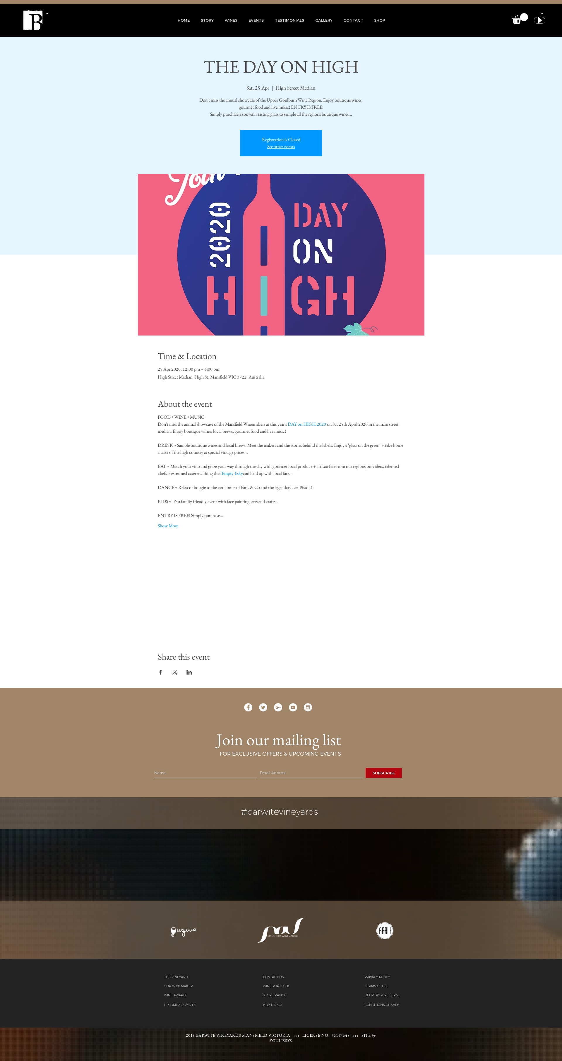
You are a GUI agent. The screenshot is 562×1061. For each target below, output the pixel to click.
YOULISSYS (281, 1040)
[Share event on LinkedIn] (189, 672)
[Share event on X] (175, 672)
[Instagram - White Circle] (308, 707)
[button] (207, 20)
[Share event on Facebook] (160, 672)
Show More (168, 526)
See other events (281, 146)
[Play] (539, 20)
